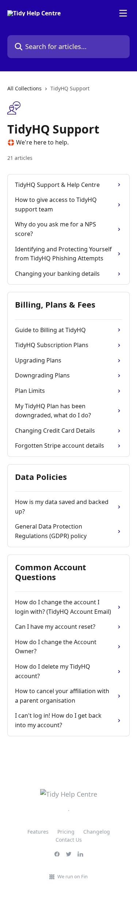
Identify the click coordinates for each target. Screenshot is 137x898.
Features (38, 831)
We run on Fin (72, 876)
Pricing (66, 831)
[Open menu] (123, 13)
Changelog (96, 831)
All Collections (24, 88)
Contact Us (69, 839)
